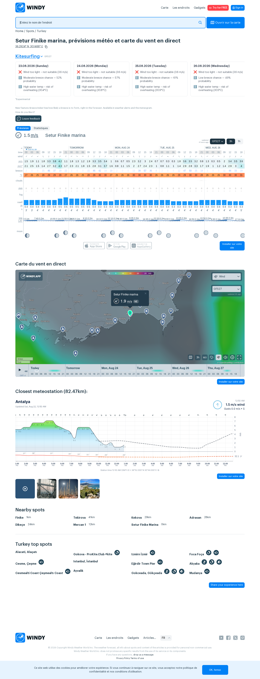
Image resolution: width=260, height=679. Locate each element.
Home (19, 31)
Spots (30, 31)
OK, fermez (215, 670)
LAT (20, 221)
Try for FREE (220, 8)
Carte (164, 7)
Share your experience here (227, 585)
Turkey (41, 31)
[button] (46, 46)
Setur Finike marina (65, 135)
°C (21, 175)
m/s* (20, 166)
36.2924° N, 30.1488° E (29, 46)
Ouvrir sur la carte (227, 22)
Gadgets (199, 7)
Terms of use (137, 658)
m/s (34, 135)
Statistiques (41, 128)
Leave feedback (31, 118)
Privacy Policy (123, 658)
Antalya (22, 401)
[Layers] (190, 357)
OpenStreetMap (226, 362)
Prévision (23, 128)
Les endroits (181, 7)
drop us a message (143, 655)
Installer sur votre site (232, 245)
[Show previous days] (25, 371)
